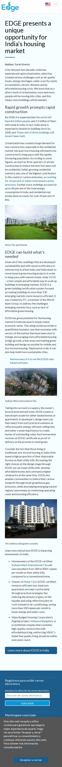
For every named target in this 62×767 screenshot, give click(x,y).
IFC (25, 299)
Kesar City (30, 581)
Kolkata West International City (30, 565)
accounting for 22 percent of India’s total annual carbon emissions (30, 180)
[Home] (9, 6)
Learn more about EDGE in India (28, 650)
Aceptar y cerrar (31, 759)
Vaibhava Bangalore (41, 621)
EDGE (52, 277)
